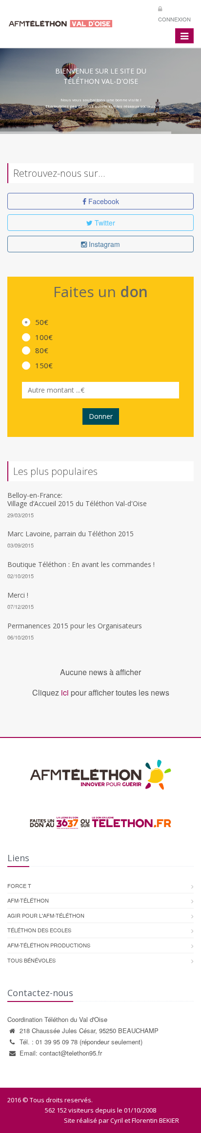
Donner (101, 416)
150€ (44, 365)
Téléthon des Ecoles (39, 930)
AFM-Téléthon (28, 900)
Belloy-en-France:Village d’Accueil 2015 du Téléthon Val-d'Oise (77, 499)
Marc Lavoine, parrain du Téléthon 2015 (70, 533)
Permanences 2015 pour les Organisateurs (74, 625)
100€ (44, 337)
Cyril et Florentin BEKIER (144, 1120)
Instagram (103, 244)
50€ (41, 322)
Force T (19, 885)
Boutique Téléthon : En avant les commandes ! (81, 564)
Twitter (104, 222)
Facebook (102, 201)
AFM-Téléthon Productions (48, 945)
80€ (41, 350)
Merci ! (17, 595)
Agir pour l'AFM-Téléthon (45, 915)
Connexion (174, 19)
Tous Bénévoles (31, 960)
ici (65, 692)
